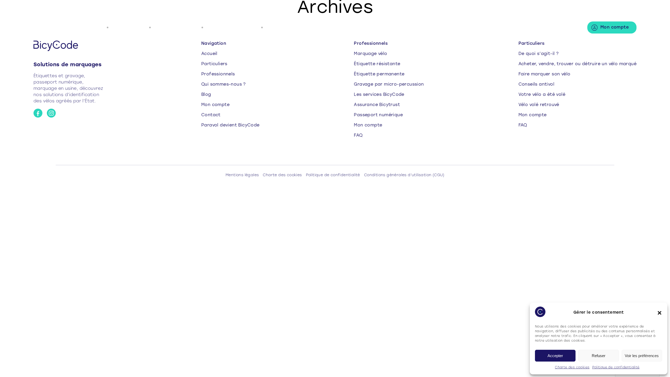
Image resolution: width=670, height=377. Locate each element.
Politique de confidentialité (616, 367)
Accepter (555, 355)
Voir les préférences (642, 355)
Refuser (598, 355)
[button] (659, 312)
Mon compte (614, 27)
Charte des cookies (572, 367)
